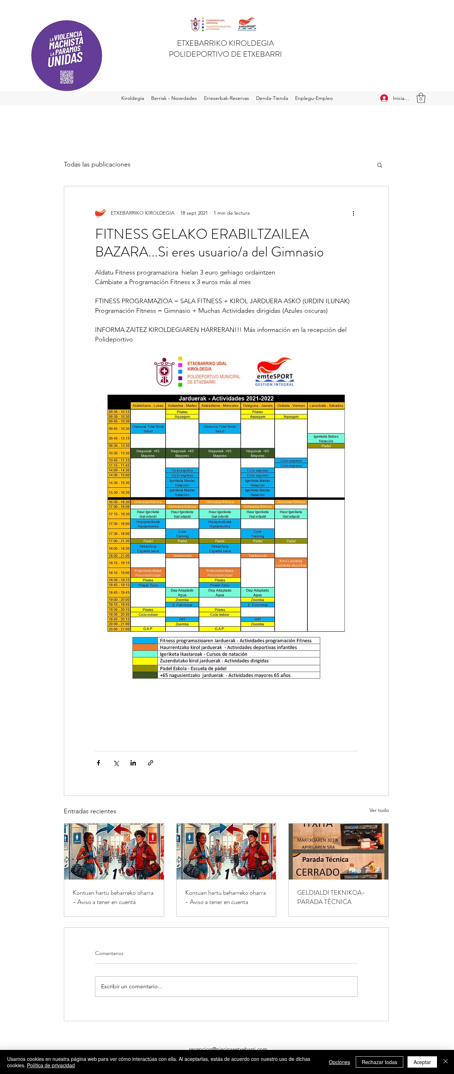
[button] (421, 98)
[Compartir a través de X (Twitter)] (115, 762)
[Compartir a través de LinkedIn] (133, 762)
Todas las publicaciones (97, 164)
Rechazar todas (379, 1061)
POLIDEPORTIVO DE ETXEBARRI (225, 54)
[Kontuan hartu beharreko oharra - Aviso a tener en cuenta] (114, 852)
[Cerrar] (445, 1062)
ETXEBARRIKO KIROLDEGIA (225, 43)
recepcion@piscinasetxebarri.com (228, 1049)
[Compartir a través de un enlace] (150, 762)
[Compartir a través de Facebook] (98, 762)
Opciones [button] (339, 1061)
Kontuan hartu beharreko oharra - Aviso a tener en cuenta (113, 897)
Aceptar (422, 1061)
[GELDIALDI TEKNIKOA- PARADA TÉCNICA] (338, 852)
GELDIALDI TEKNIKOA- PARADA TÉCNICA (331, 897)
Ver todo (379, 810)
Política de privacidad (51, 1065)
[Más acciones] (353, 213)
